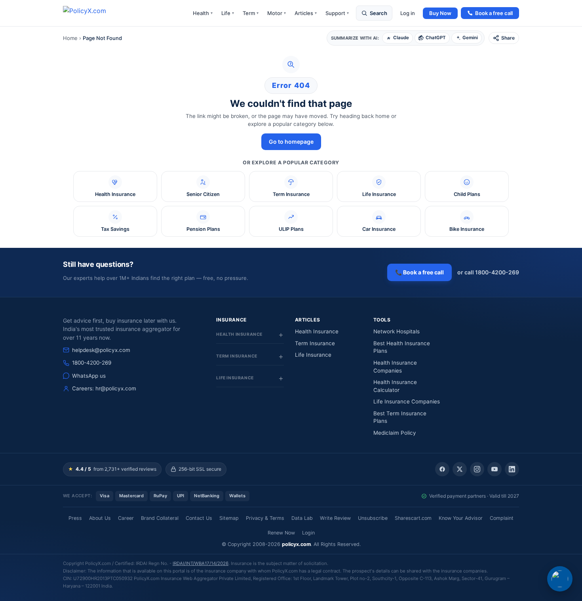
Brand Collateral (160, 518)
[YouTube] (494, 469)
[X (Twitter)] (460, 469)
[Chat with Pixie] (559, 578)
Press (75, 518)
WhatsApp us (89, 376)
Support (337, 13)
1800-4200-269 (91, 362)
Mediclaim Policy (394, 433)
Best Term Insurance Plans (399, 417)
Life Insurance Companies (406, 401)
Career (126, 518)
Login (308, 533)
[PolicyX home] (91, 13)
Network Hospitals (396, 331)
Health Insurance (317, 331)
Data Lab (302, 518)
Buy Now (440, 13)
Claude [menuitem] (401, 37)
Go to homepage (291, 141)
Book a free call (494, 13)
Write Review (335, 518)
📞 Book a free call (419, 272)
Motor (276, 13)
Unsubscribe (373, 518)
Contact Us (199, 518)
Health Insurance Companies (395, 366)
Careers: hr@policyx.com (104, 388)
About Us (100, 518)
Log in (407, 13)
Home (70, 38)
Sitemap (229, 518)
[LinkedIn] (512, 469)
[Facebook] (442, 469)
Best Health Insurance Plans (401, 347)
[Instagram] (477, 469)
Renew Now (281, 533)
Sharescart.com (413, 518)
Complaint (502, 518)
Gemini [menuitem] (470, 37)
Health (203, 13)
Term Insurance (315, 343)
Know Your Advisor (461, 518)
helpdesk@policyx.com (101, 350)
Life (227, 13)
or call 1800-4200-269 (488, 272)
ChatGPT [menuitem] (436, 37)
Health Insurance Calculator (395, 386)
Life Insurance (313, 355)
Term (251, 13)
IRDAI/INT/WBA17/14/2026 (200, 563)
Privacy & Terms (265, 518)
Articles (306, 13)
